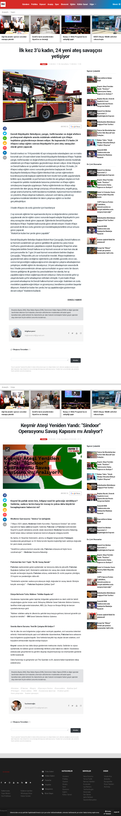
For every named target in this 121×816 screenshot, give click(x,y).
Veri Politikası (6, 796)
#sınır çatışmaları (17, 693)
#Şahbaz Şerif (72, 688)
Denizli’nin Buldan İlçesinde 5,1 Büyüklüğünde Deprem (105, 113)
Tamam (108, 814)
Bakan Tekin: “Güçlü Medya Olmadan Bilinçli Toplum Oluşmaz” (106, 142)
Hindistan (32, 524)
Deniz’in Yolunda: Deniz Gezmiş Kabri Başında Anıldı (106, 194)
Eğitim (72, 4)
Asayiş (50, 4)
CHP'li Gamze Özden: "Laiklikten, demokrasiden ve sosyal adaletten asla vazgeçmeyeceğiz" (105, 207)
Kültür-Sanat (82, 4)
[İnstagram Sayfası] (10, 783)
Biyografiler (108, 782)
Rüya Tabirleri (109, 784)
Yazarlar (48, 780)
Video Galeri (49, 776)
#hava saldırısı (59, 688)
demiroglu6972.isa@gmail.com (36, 708)
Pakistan (51, 527)
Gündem (25, 4)
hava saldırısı (27, 527)
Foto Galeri (49, 771)
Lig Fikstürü (87, 787)
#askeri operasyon (32, 693)
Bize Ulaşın (48, 793)
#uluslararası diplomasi (47, 691)
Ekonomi (64, 4)
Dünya (13, 387)
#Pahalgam (15, 691)
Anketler (107, 779)
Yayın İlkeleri (5, 793)
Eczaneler (87, 784)
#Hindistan (15, 688)
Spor (57, 4)
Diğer (92, 4)
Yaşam (13, 12)
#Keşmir (33, 688)
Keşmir (50, 538)
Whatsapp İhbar (26, 793)
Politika (34, 4)
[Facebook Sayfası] (2, 783)
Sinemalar (87, 792)
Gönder (75, 360)
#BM (35, 691)
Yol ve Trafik (87, 779)
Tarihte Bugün (88, 789)
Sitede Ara (108, 776)
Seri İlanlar (87, 795)
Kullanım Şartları (26, 791)
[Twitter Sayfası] (6, 783)
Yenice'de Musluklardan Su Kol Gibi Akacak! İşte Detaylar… (106, 132)
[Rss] (23, 783)
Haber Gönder (26, 796)
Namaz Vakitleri (89, 782)
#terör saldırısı (26, 691)
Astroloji (107, 787)
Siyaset (42, 4)
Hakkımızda (5, 791)
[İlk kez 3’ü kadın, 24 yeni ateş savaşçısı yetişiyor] (42, 96)
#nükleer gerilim (63, 691)
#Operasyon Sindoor (45, 688)
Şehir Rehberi (88, 797)
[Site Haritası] (27, 783)
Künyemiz (49, 789)
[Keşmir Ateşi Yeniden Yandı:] (42, 466)
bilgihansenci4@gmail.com (34, 335)
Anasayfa (5, 12)
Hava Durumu (88, 776)
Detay (108, 811)
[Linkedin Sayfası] (18, 783)
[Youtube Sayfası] (14, 783)
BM (28, 616)
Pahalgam (68, 538)
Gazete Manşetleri (90, 800)
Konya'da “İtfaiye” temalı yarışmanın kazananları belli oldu (105, 250)
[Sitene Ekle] (31, 783)
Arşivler (48, 785)
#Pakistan (24, 688)
